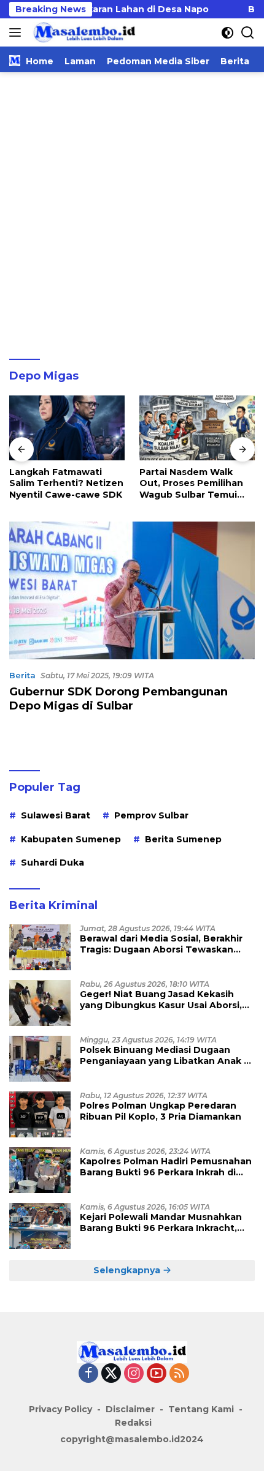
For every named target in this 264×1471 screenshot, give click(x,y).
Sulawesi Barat (55, 815)
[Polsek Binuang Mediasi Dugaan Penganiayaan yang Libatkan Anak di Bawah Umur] (40, 1059)
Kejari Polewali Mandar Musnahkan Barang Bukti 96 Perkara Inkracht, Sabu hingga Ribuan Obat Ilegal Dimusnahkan (161, 1222)
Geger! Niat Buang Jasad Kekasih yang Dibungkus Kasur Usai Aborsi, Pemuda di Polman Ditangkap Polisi (163, 1000)
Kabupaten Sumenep (71, 839)
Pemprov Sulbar (151, 815)
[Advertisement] (132, 210)
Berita (22, 675)
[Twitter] (111, 1374)
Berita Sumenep (183, 839)
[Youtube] (156, 1374)
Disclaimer (130, 1409)
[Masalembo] (82, 32)
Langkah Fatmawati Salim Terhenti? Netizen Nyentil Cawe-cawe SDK (66, 483)
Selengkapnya (128, 1270)
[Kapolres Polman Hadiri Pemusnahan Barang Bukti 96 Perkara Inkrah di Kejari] (40, 1170)
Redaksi (133, 1422)
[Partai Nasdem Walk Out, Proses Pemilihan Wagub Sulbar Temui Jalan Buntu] (197, 427)
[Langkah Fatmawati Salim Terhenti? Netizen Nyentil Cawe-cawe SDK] (67, 427)
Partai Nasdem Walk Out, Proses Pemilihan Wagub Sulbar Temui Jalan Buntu (191, 483)
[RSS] (179, 1374)
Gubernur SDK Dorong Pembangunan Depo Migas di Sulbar (118, 699)
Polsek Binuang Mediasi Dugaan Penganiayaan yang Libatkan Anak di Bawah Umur (166, 1055)
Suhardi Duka (52, 862)
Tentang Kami (201, 1409)
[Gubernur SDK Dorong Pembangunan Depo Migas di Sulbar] (132, 590)
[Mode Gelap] (227, 33)
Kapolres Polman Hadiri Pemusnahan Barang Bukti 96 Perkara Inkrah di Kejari (166, 1167)
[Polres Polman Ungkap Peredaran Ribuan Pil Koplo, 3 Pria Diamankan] (40, 1114)
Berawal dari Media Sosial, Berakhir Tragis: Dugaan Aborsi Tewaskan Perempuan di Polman (161, 944)
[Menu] (17, 32)
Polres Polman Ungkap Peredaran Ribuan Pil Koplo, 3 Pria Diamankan (160, 1111)
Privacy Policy (60, 1409)
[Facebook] (88, 1374)
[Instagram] (134, 1374)
